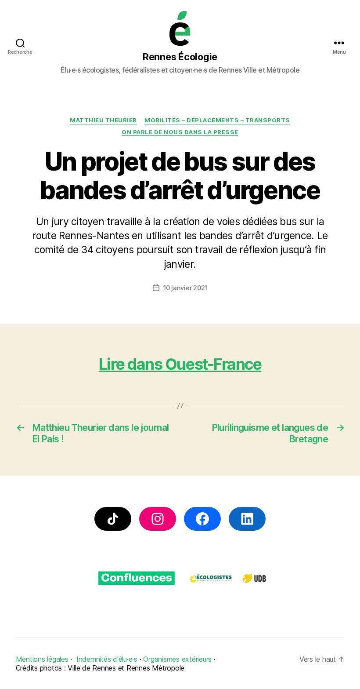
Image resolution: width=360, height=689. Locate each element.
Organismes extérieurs (177, 659)
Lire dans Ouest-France (180, 364)
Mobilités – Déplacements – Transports (217, 120)
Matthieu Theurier (103, 120)
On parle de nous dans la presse (180, 131)
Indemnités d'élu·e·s (106, 659)
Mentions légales (42, 659)
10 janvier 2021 (185, 288)
